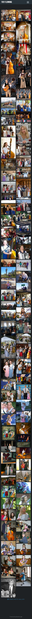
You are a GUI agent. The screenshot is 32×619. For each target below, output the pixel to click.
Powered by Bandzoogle (16, 616)
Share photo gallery (17, 599)
